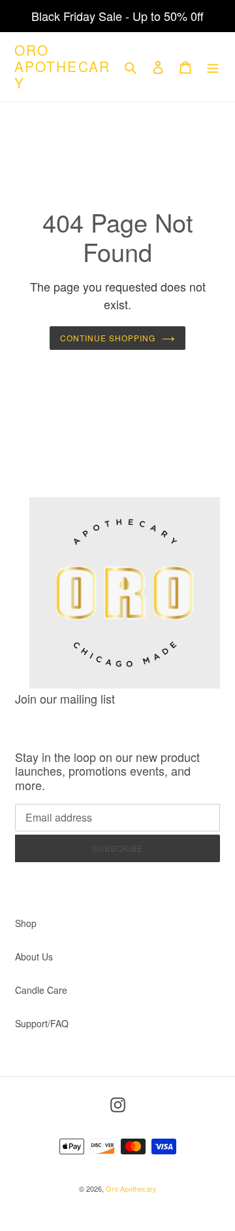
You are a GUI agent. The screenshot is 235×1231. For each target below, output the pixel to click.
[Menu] (213, 67)
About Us (34, 956)
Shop (26, 923)
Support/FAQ (42, 1023)
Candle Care (41, 989)
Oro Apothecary (62, 67)
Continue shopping (107, 337)
